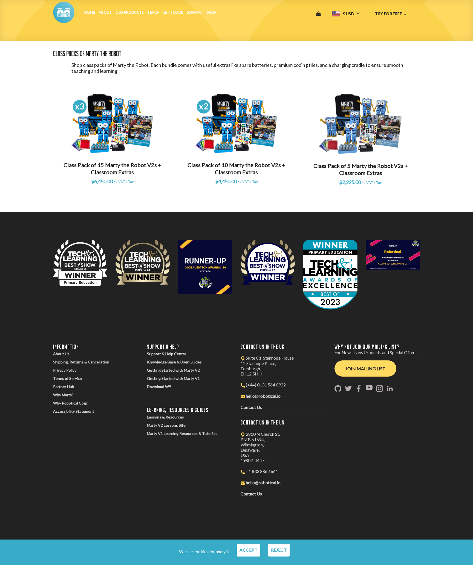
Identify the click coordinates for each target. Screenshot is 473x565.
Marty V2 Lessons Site (166, 425)
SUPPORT (195, 12)
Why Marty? (63, 394)
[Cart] (318, 14)
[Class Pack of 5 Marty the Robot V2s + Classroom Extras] (360, 124)
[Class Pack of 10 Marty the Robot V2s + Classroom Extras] (236, 123)
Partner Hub (63, 386)
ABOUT (105, 12)
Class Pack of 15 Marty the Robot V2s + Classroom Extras (112, 168)
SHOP (211, 12)
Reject (279, 549)
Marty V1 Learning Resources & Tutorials (182, 433)
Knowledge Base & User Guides (174, 362)
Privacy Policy (64, 370)
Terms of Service (67, 378)
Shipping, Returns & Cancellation (81, 362)
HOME (89, 12)
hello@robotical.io (263, 395)
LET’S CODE (173, 12)
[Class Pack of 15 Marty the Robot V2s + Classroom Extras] (112, 123)
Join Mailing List (365, 368)
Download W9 (159, 386)
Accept (249, 549)
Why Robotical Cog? (70, 403)
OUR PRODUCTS (129, 12)
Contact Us (251, 407)
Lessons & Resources (165, 417)
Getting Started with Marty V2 (173, 370)
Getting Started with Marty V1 (173, 378)
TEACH (153, 12)
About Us (61, 353)
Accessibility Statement (73, 411)
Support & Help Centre (166, 353)
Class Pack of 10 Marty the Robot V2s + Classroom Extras (236, 168)
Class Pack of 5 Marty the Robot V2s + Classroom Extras (360, 169)
